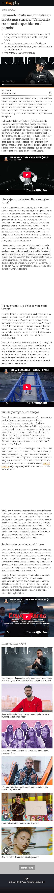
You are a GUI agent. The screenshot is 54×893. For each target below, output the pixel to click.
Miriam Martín (9, 93)
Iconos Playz (27, 868)
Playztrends (29, 53)
